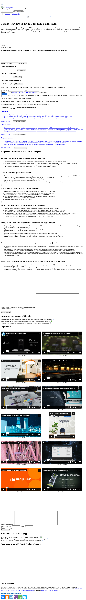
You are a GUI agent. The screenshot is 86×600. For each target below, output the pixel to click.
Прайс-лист (37, 16)
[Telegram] (4, 92)
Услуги (25, 16)
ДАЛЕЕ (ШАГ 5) (18, 84)
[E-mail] (4, 96)
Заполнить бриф (70, 16)
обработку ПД (16, 14)
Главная (16, 16)
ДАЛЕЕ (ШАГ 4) (18, 77)
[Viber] (4, 94)
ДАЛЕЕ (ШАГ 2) (23, 63)
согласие (7, 14)
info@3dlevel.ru (8, 7)
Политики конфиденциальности (50, 590)
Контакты (58, 16)
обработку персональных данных (29, 92)
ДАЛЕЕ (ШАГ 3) (21, 70)
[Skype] (25, 597)
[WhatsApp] (4, 91)
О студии (46, 16)
